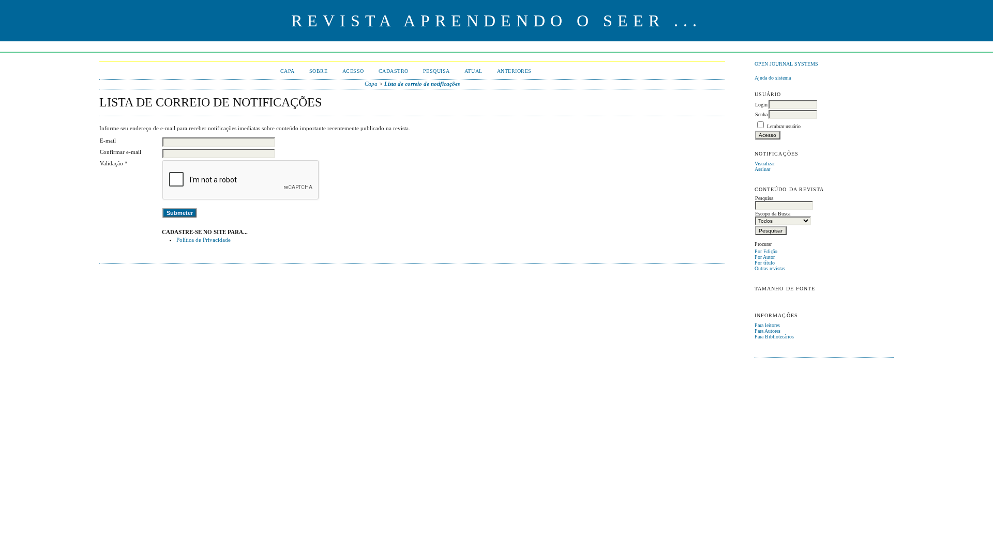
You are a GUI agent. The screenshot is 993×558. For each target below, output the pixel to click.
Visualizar (765, 163)
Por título (765, 263)
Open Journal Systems (786, 64)
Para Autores (767, 331)
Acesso (353, 71)
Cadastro (394, 71)
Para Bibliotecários (774, 336)
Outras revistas (770, 268)
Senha (761, 114)
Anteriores (514, 71)
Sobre (318, 71)
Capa (287, 71)
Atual (473, 71)
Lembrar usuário (784, 126)
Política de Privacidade (203, 240)
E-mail (108, 140)
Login (761, 104)
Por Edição (766, 251)
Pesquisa (436, 71)
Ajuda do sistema (773, 78)
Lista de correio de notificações (422, 84)
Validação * (114, 163)
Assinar (762, 169)
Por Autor (765, 257)
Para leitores (767, 325)
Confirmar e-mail (120, 152)
